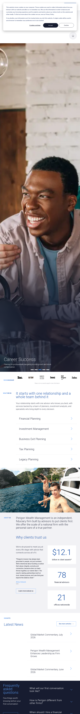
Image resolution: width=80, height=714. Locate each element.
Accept (50, 25)
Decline (66, 25)
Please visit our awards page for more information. (47, 383)
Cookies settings (34, 25)
